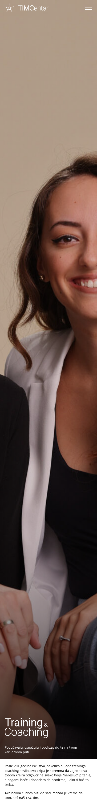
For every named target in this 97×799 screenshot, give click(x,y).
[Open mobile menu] (88, 8)
